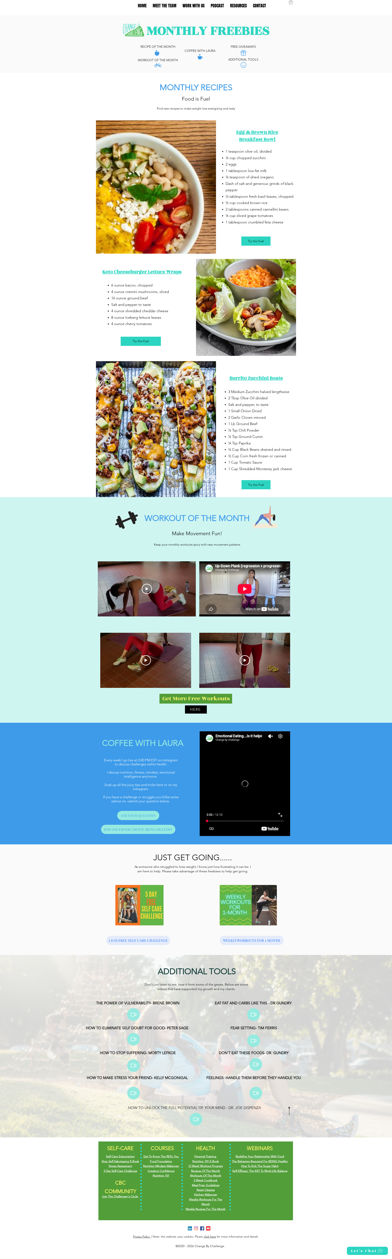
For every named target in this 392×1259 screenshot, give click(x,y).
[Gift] (243, 53)
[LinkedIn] (190, 1228)
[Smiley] (243, 65)
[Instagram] (196, 1228)
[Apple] (157, 53)
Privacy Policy (141, 1236)
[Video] (133, 1065)
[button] (291, 2)
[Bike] (157, 65)
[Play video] (147, 589)
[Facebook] (202, 1228)
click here (210, 1236)
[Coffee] (200, 56)
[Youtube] (208, 1228)
